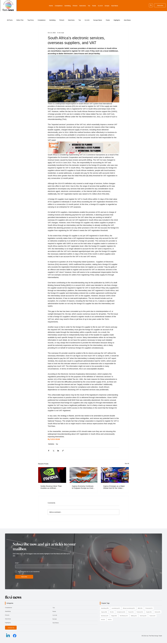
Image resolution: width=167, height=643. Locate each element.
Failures (140, 612)
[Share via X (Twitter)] (53, 451)
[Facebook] (14, 635)
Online (158, 612)
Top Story (30, 20)
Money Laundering (129, 608)
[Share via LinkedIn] (58, 451)
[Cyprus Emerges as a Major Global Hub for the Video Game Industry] (115, 475)
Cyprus (104, 612)
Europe (55, 619)
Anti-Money (124, 615)
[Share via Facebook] (49, 451)
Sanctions (71, 20)
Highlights (117, 20)
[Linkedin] (8, 635)
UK (103, 619)
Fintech (61, 20)
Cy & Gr (87, 20)
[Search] (151, 5)
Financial (149, 608)
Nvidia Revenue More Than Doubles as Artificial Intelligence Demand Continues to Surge (51, 487)
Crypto (149, 612)
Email (17, 563)
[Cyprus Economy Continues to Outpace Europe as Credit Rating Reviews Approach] (84, 475)
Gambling (52, 20)
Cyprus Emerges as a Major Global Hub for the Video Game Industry (114, 487)
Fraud (131, 612)
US (110, 619)
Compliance (41, 20)
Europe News (97, 20)
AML (141, 608)
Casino (153, 615)
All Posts (10, 20)
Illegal (114, 615)
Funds (108, 20)
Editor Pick (19, 20)
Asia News (127, 20)
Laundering (116, 608)
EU (112, 612)
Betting (134, 615)
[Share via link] (63, 451)
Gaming (144, 615)
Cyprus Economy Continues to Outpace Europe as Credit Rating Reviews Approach (83, 487)
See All (127, 463)
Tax (79, 20)
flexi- (13, 597)
